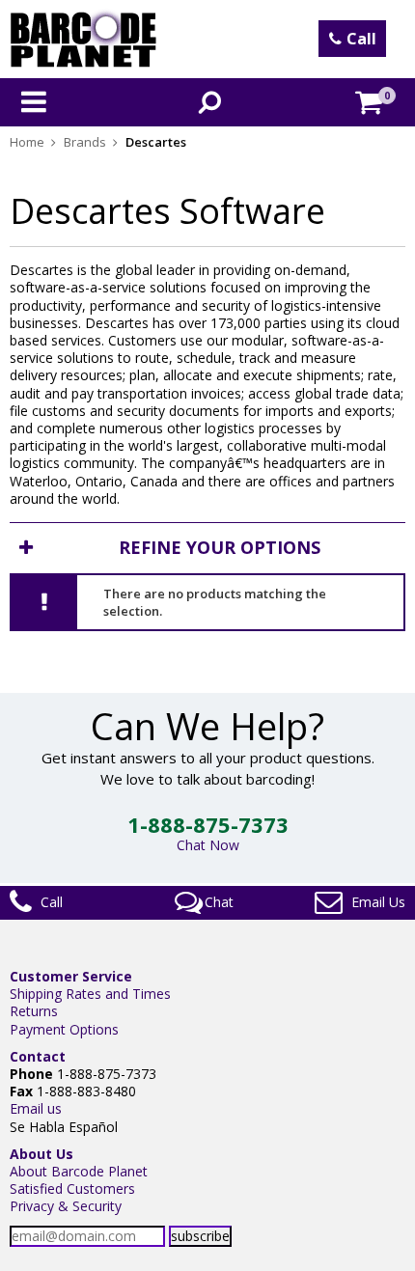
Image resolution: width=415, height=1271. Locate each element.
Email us (36, 1108)
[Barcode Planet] (83, 39)
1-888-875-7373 (208, 824)
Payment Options (64, 1029)
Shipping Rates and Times (90, 993)
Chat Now (208, 845)
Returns (34, 1011)
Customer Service (71, 976)
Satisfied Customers (72, 1188)
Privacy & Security (66, 1206)
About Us (41, 1154)
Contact (38, 1056)
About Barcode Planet (79, 1171)
